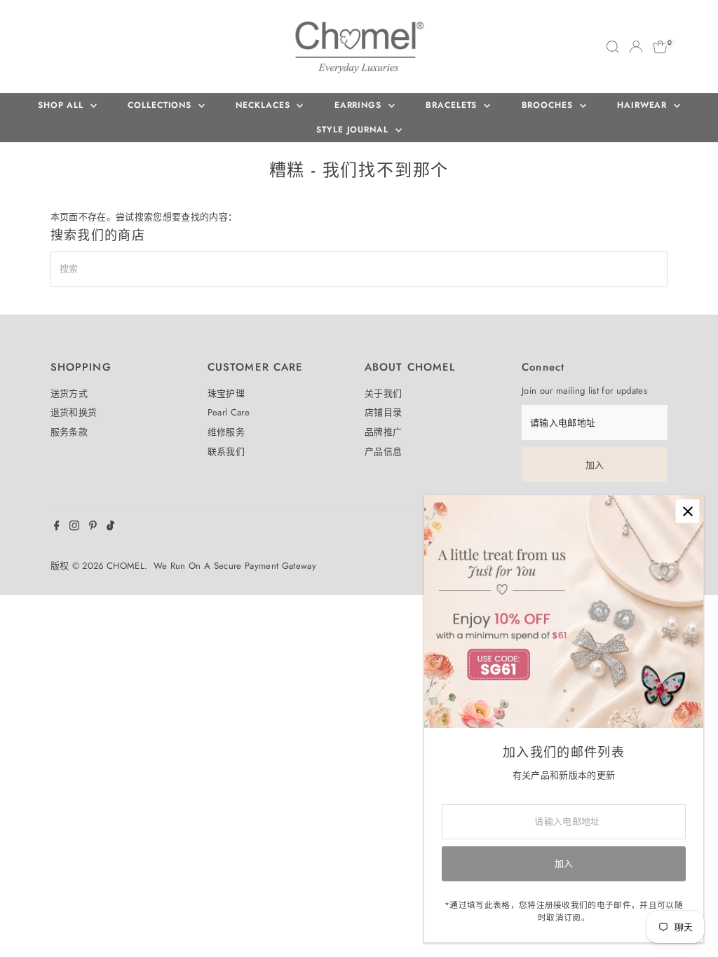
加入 (594, 464)
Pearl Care (229, 412)
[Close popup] (687, 511)
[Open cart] (660, 47)
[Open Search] (613, 47)
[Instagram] (74, 527)
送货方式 (69, 393)
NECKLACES (264, 105)
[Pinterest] (93, 527)
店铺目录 (383, 412)
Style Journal (354, 129)
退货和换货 (73, 412)
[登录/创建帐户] (636, 47)
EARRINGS (359, 105)
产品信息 (383, 451)
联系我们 (226, 451)
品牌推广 (383, 432)
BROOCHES (549, 105)
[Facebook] (56, 527)
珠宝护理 (226, 393)
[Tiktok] (110, 527)
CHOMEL (125, 565)
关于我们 (383, 393)
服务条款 (69, 432)
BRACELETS (453, 105)
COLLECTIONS (161, 105)
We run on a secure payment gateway (235, 565)
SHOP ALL (62, 105)
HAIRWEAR (643, 105)
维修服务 (226, 432)
